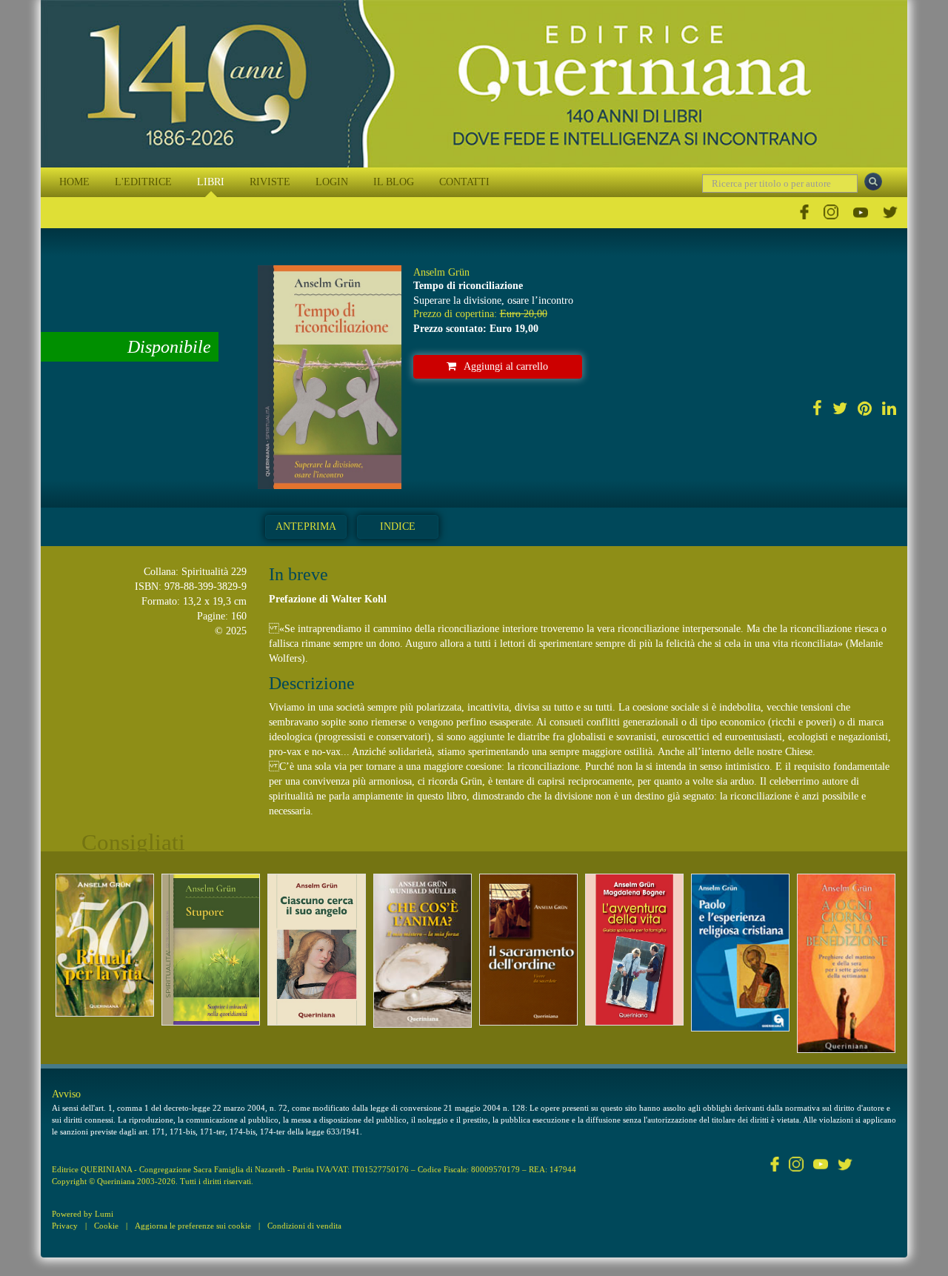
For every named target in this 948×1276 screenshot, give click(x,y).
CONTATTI (464, 181)
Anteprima (306, 526)
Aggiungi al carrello (506, 366)
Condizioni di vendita (304, 1225)
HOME (74, 181)
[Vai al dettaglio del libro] (105, 945)
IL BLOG (393, 181)
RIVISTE (270, 181)
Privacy (65, 1225)
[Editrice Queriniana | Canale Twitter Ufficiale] (890, 212)
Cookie (106, 1225)
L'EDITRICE (143, 181)
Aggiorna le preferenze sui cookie (193, 1225)
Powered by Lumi (82, 1213)
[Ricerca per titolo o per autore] (873, 181)
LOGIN (332, 181)
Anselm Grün (441, 272)
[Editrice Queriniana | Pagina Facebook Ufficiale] (804, 212)
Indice (397, 526)
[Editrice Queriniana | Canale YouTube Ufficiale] (860, 212)
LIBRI (210, 181)
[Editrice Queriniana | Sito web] (474, 83)
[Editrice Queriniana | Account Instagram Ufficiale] (831, 212)
